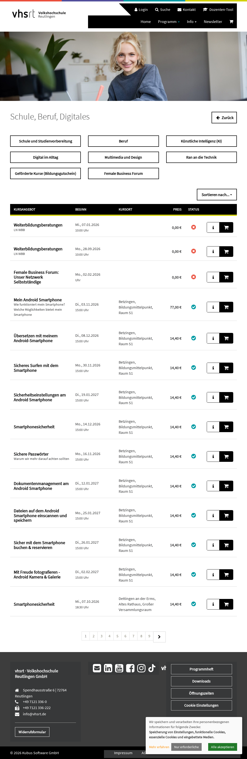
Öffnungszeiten (201, 693)
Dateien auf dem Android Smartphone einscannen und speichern (40, 515)
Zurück (227, 117)
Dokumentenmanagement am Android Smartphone (41, 486)
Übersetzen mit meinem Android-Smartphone (36, 338)
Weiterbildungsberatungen (38, 225)
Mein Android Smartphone (38, 299)
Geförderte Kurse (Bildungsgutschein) (45, 173)
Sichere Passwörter (31, 454)
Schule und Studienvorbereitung (45, 141)
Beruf (123, 141)
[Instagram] (141, 668)
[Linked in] (108, 668)
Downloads (201, 681)
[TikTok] (151, 667)
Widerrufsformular (32, 732)
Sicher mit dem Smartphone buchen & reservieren (39, 545)
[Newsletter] (97, 668)
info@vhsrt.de (34, 713)
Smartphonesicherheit (34, 426)
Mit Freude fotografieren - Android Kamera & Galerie (37, 574)
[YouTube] (119, 668)
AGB (145, 752)
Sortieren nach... (216, 194)
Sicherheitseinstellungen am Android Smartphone (40, 397)
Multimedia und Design (123, 157)
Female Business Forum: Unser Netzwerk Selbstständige (36, 277)
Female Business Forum (123, 173)
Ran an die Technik (201, 157)
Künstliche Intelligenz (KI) (201, 141)
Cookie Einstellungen (201, 705)
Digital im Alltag (45, 157)
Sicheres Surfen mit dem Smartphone (36, 368)
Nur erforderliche (186, 747)
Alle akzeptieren (222, 747)
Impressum (123, 752)
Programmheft (201, 669)
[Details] (213, 227)
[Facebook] (130, 668)
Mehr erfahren (159, 747)
